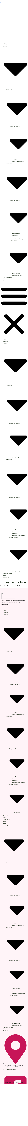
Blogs (4, 279)
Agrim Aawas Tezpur (17, 275)
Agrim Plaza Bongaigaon (18, 161)
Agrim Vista (15, 235)
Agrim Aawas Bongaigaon (18, 239)
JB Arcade (14, 159)
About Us (5, 45)
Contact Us (6, 280)
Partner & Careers (7, 277)
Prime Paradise (16, 273)
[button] (14, 310)
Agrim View (15, 237)
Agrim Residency (16, 233)
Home (4, 43)
